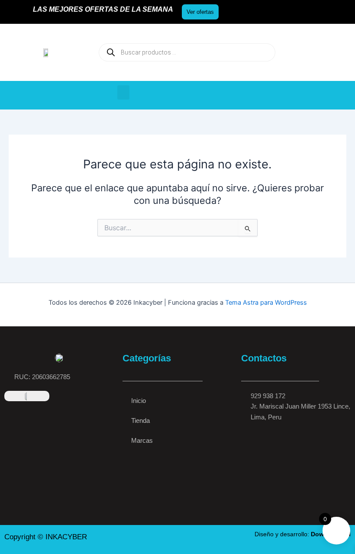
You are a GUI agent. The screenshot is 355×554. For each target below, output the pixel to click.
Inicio (138, 400)
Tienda (140, 420)
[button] (123, 92)
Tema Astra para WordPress (266, 302)
